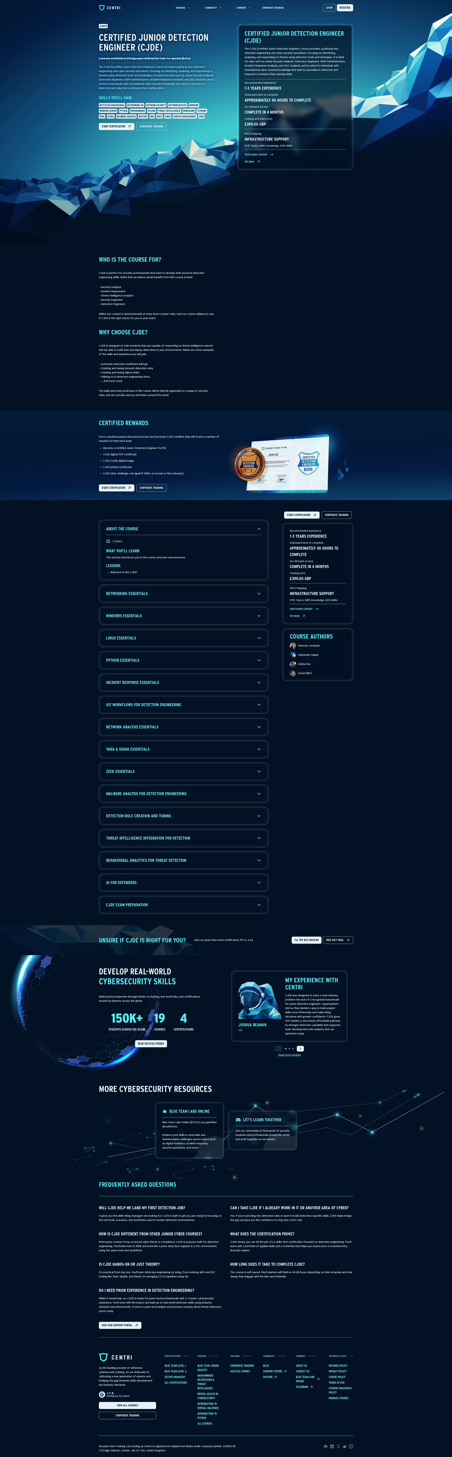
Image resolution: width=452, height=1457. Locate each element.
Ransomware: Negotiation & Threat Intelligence (205, 1382)
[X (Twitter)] (338, 1446)
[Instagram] (351, 1446)
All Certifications (176, 1382)
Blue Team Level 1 (175, 1365)
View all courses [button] (127, 1405)
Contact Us (303, 1371)
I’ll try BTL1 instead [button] (307, 940)
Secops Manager (175, 1377)
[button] (116, 126)
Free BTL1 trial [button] (335, 940)
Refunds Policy (338, 1365)
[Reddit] (345, 1446)
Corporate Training (273, 7)
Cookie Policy (337, 1377)
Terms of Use (337, 1382)
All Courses (204, 1423)
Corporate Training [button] (127, 1415)
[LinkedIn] (332, 1446)
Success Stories (240, 1371)
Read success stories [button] (151, 1043)
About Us (301, 1365)
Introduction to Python (207, 1416)
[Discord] (325, 1446)
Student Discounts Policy (340, 1390)
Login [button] (329, 7)
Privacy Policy (337, 1371)
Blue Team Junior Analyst (208, 1368)
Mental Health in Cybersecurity (207, 1396)
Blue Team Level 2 (175, 1371)
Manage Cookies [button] (339, 1398)
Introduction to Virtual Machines (208, 1406)
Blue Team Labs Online (305, 1379)
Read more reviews (289, 1055)
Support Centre (272, 1371)
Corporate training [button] (151, 126)
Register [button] (345, 7)
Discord (267, 1377)
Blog (266, 1365)
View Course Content (256, 154)
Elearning (302, 1387)
